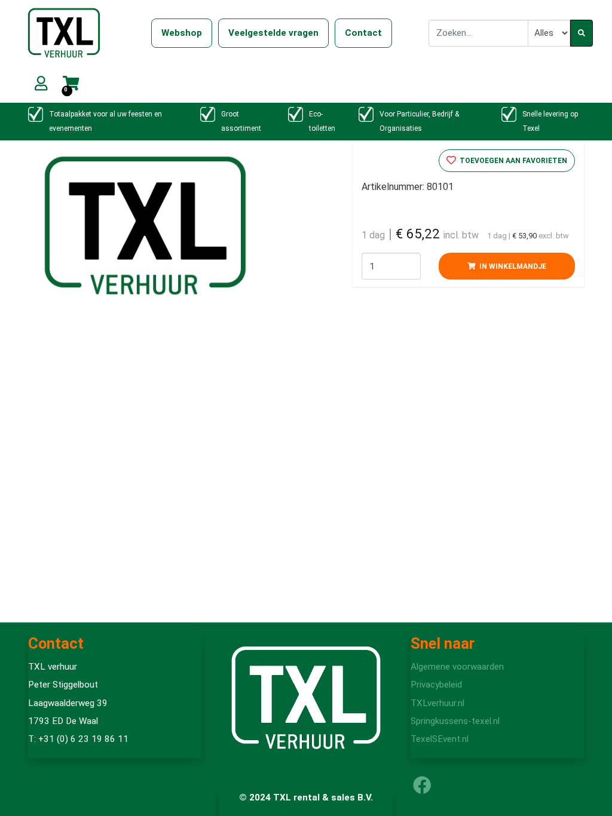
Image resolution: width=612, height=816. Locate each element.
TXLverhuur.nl (437, 703)
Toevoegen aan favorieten (512, 161)
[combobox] (478, 33)
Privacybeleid (436, 684)
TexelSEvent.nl (440, 739)
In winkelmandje (512, 266)
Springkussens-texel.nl (455, 721)
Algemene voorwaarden (457, 666)
